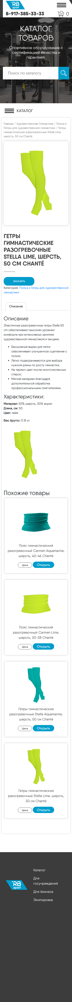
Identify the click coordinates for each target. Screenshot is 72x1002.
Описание (16, 306)
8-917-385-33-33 (25, 13)
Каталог (39, 870)
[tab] (16, 306)
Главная (8, 123)
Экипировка (43, 900)
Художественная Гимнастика (35, 123)
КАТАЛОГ (25, 110)
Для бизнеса (43, 892)
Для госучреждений (45, 880)
